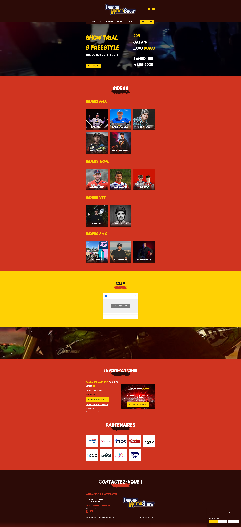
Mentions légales (144, 517)
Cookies (153, 517)
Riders (93, 21)
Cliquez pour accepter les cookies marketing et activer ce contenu (120, 306)
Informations (109, 21)
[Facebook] (149, 9)
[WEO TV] (106, 455)
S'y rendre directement (137, 404)
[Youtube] (153, 9)
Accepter (213, 521)
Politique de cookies (220, 524)
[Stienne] (92, 455)
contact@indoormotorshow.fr (98, 505)
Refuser (223, 521)
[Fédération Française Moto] (135, 455)
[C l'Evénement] (106, 441)
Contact (129, 21)
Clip (100, 21)
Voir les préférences (233, 521)
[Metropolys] (135, 441)
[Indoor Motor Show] (120, 9)
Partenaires (119, 21)
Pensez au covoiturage (96, 399)
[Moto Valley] (149, 441)
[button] (238, 510)
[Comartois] (120, 455)
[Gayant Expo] (92, 441)
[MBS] (120, 441)
